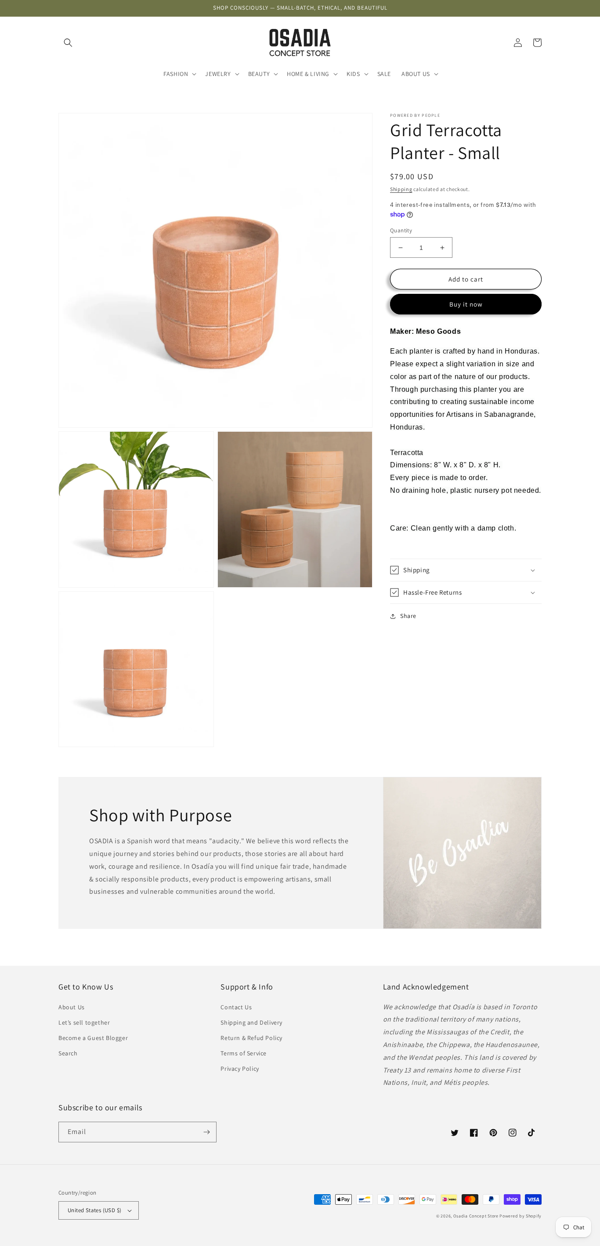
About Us (71, 1007)
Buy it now (466, 304)
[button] (68, 42)
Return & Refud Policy (251, 1038)
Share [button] (408, 616)
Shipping (401, 189)
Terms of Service (243, 1053)
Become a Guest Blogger (93, 1038)
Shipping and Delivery (251, 1022)
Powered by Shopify (520, 1216)
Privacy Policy (239, 1069)
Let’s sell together (84, 1022)
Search (68, 1053)
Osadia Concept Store (476, 1216)
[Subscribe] (206, 1132)
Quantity (401, 230)
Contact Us (236, 1007)
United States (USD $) (94, 1210)
